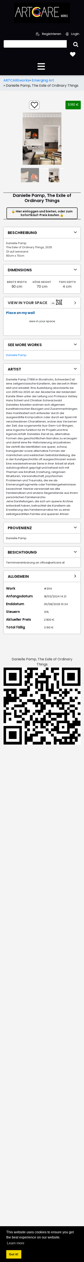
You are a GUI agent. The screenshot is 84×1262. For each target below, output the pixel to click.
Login (74, 33)
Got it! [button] (13, 1254)
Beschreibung (22, 232)
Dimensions (20, 270)
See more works (25, 344)
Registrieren (51, 33)
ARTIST (14, 369)
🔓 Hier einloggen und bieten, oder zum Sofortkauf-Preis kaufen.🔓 (42, 213)
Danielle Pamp (16, 355)
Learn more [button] (15, 1243)
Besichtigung (22, 552)
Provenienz (20, 528)
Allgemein (18, 576)
